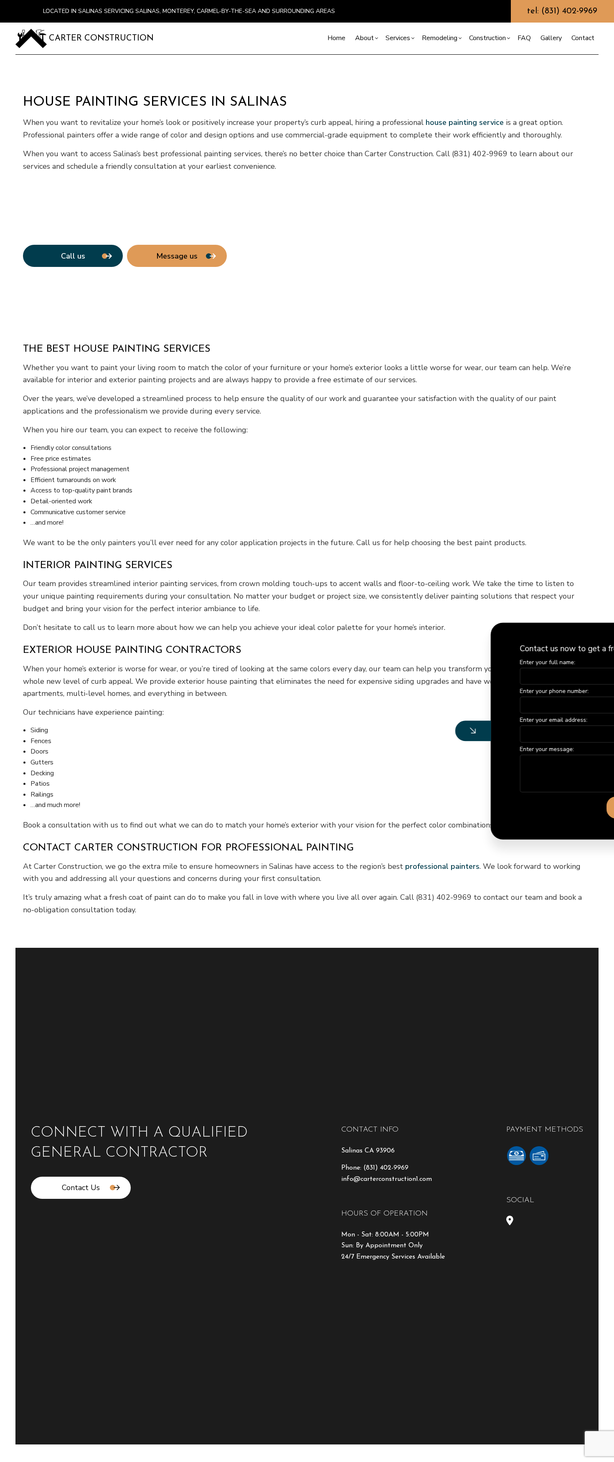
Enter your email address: (471, 720)
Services (398, 38)
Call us (73, 256)
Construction (487, 38)
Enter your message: (464, 749)
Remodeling (439, 38)
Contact (582, 38)
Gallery (551, 38)
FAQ (524, 38)
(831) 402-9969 (385, 1168)
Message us (177, 256)
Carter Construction (101, 38)
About (364, 38)
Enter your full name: (465, 662)
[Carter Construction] (31, 38)
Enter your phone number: (471, 691)
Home (336, 38)
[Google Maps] (509, 1221)
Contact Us (81, 1188)
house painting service (465, 122)
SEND (548, 807)
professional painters (442, 866)
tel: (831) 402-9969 (562, 11)
